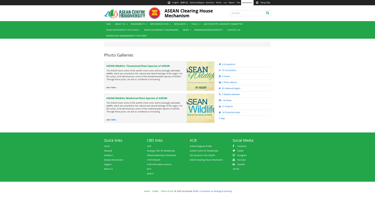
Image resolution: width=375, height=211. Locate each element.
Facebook (241, 146)
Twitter (240, 150)
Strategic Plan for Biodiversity (161, 150)
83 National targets (230, 88)
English (175, 2)
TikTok (236, 168)
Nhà (108, 24)
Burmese (210, 2)
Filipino (232, 2)
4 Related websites (230, 94)
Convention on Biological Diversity (216, 191)
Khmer (219, 2)
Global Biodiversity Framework (161, 155)
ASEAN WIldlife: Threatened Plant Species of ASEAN (138, 66)
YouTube (241, 159)
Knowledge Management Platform (126, 35)
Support (107, 164)
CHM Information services (159, 164)
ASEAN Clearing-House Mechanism (206, 159)
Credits (155, 191)
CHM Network (153, 159)
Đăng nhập (265, 2)
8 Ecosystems (228, 64)
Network (108, 150)
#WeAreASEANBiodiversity (208, 29)
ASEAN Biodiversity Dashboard (161, 29)
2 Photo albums (229, 82)
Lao (225, 2)
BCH (149, 168)
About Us (108, 168)
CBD (149, 146)
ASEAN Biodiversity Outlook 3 (123, 29)
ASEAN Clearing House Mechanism (189, 13)
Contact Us (233, 29)
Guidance (108, 155)
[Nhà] (132, 13)
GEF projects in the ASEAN (202, 155)
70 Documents (228, 70)
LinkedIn (241, 164)
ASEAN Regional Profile (201, 146)
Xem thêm (110, 87)
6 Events (225, 76)
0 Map (222, 118)
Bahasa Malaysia (197, 2)
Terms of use (167, 191)
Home (107, 146)
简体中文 (184, 2)
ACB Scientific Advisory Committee (222, 24)
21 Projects (227, 106)
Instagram (242, 155)
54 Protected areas (230, 112)
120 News (226, 100)
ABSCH (150, 173)
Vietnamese (247, 2)
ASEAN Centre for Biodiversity (204, 150)
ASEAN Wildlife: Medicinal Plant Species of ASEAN (136, 98)
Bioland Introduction (113, 159)
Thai (238, 2)
